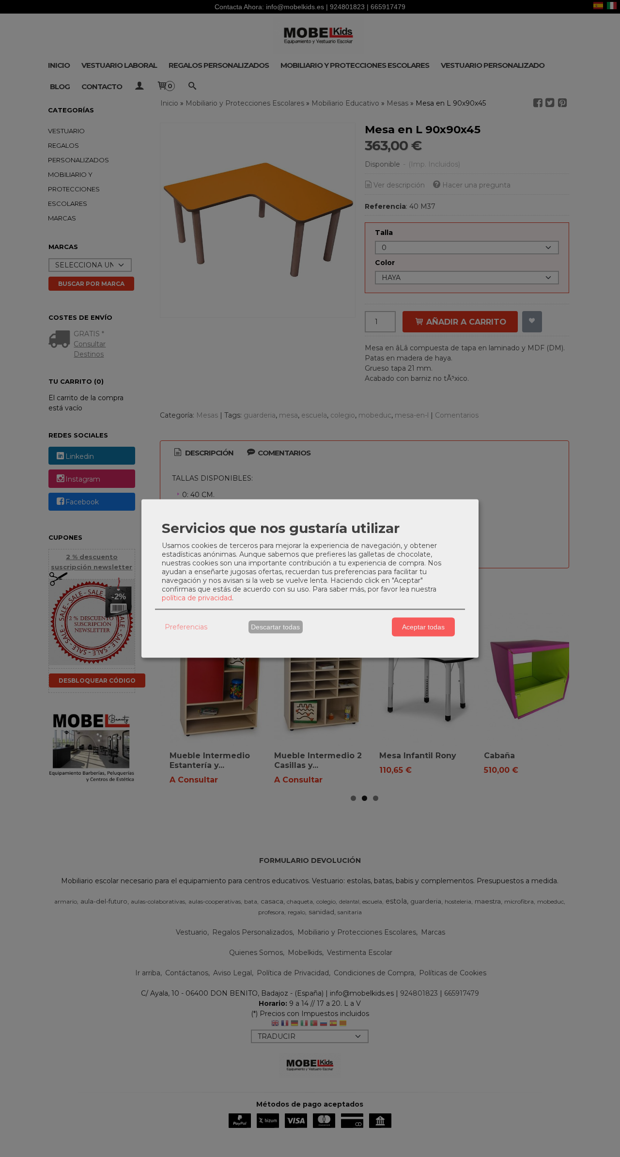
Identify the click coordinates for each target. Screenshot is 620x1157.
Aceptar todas (423, 627)
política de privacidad (197, 597)
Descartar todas (275, 627)
